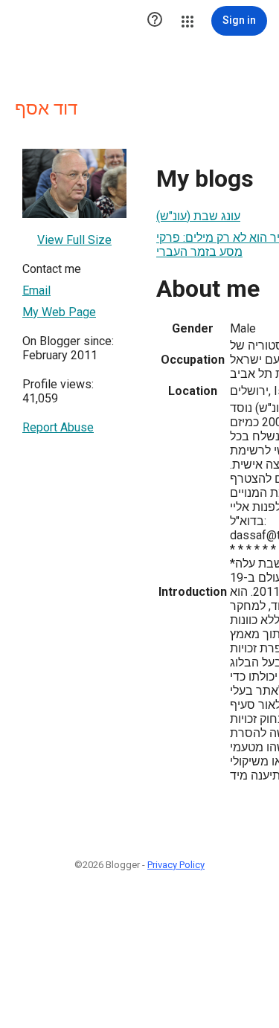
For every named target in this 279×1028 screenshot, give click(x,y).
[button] (155, 21)
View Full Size (74, 240)
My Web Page (59, 312)
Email (36, 290)
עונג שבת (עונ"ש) (198, 216)
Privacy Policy (176, 864)
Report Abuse (58, 427)
